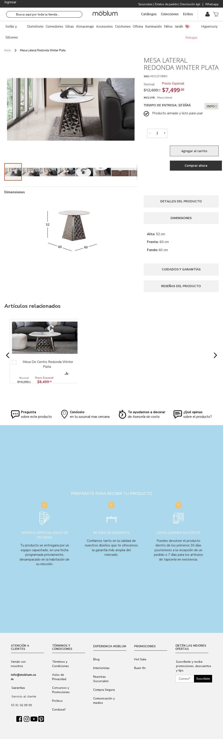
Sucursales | (146, 4)
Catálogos (149, 14)
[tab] (181, 201)
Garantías (18, 688)
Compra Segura (104, 690)
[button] (31, 172)
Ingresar (10, 2)
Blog (96, 659)
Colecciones (170, 14)
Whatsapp (212, 4)
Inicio (7, 50)
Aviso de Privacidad (59, 677)
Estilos (188, 14)
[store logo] (105, 13)
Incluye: (150, 97)
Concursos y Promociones (61, 690)
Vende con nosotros (18, 664)
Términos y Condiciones (60, 664)
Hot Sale (140, 659)
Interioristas (101, 668)
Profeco (57, 701)
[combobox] (44, 14)
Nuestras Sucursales (101, 679)
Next (213, 355)
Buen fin (140, 668)
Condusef (58, 709)
